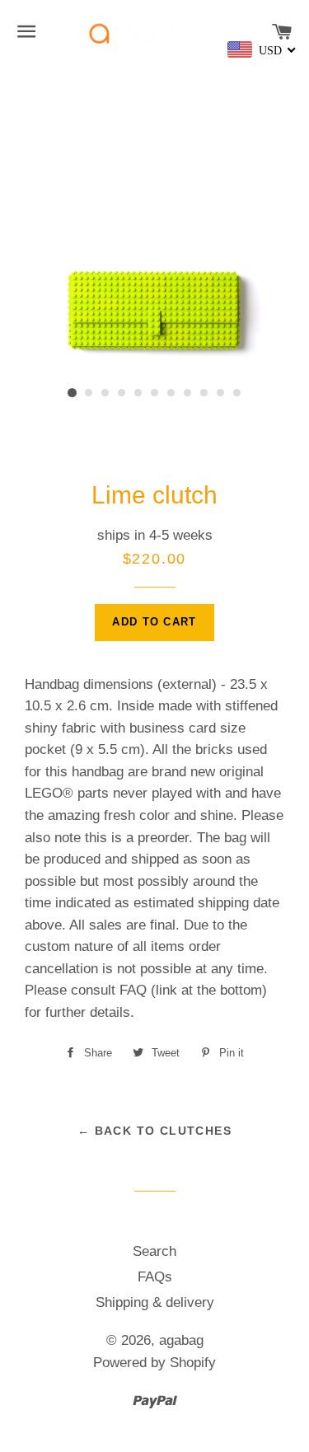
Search (154, 1251)
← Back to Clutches (154, 1130)
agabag (181, 1340)
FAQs (155, 1277)
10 (221, 393)
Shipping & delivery (155, 1302)
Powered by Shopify (154, 1362)
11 (237, 393)
